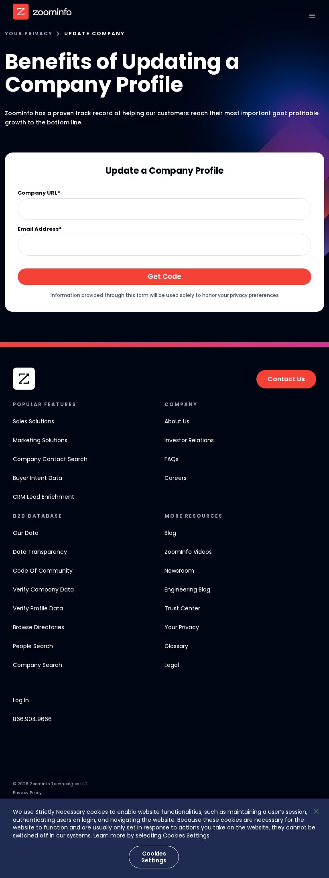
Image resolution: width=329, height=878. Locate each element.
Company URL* (39, 193)
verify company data (43, 589)
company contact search (50, 459)
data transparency (40, 552)
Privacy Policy (27, 793)
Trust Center (182, 608)
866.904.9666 (32, 719)
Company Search (37, 665)
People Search (33, 646)
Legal (171, 665)
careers (175, 478)
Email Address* (40, 229)
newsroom (179, 571)
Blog (170, 533)
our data (26, 533)
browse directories (38, 627)
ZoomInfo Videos (188, 552)
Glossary (176, 646)
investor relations (189, 440)
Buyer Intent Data (37, 478)
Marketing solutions (40, 440)
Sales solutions (33, 421)
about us (176, 421)
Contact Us (286, 379)
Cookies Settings (154, 857)
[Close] (316, 811)
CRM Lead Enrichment (43, 497)
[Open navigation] (312, 16)
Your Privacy (29, 33)
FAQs (171, 459)
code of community (43, 571)
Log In (21, 700)
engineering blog (187, 589)
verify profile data (38, 608)
